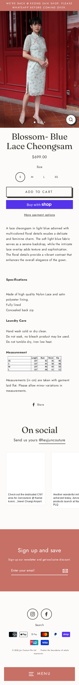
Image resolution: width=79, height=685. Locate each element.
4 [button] (45, 123)
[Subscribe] (64, 570)
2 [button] (38, 123)
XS (56, 177)
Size (40, 167)
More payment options (39, 215)
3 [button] (42, 123)
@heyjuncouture (52, 440)
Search (39, 625)
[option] (39, 68)
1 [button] (35, 122)
